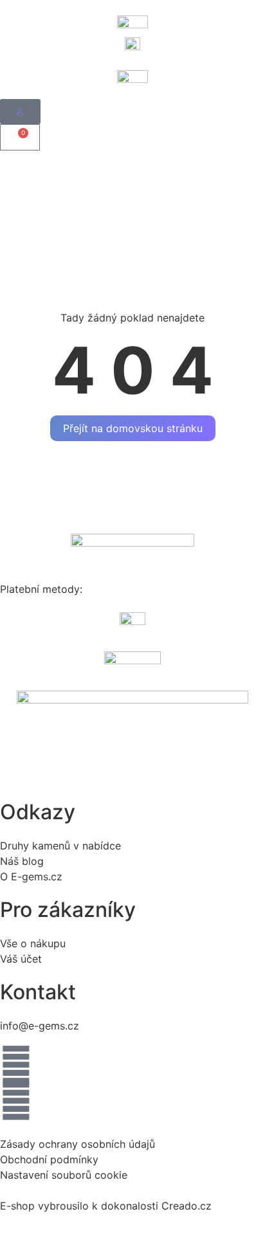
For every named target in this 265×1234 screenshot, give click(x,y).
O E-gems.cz (31, 876)
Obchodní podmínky (49, 1159)
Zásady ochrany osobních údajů (77, 1144)
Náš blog (22, 861)
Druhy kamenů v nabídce (60, 845)
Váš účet (21, 958)
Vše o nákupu (33, 943)
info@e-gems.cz (39, 1025)
